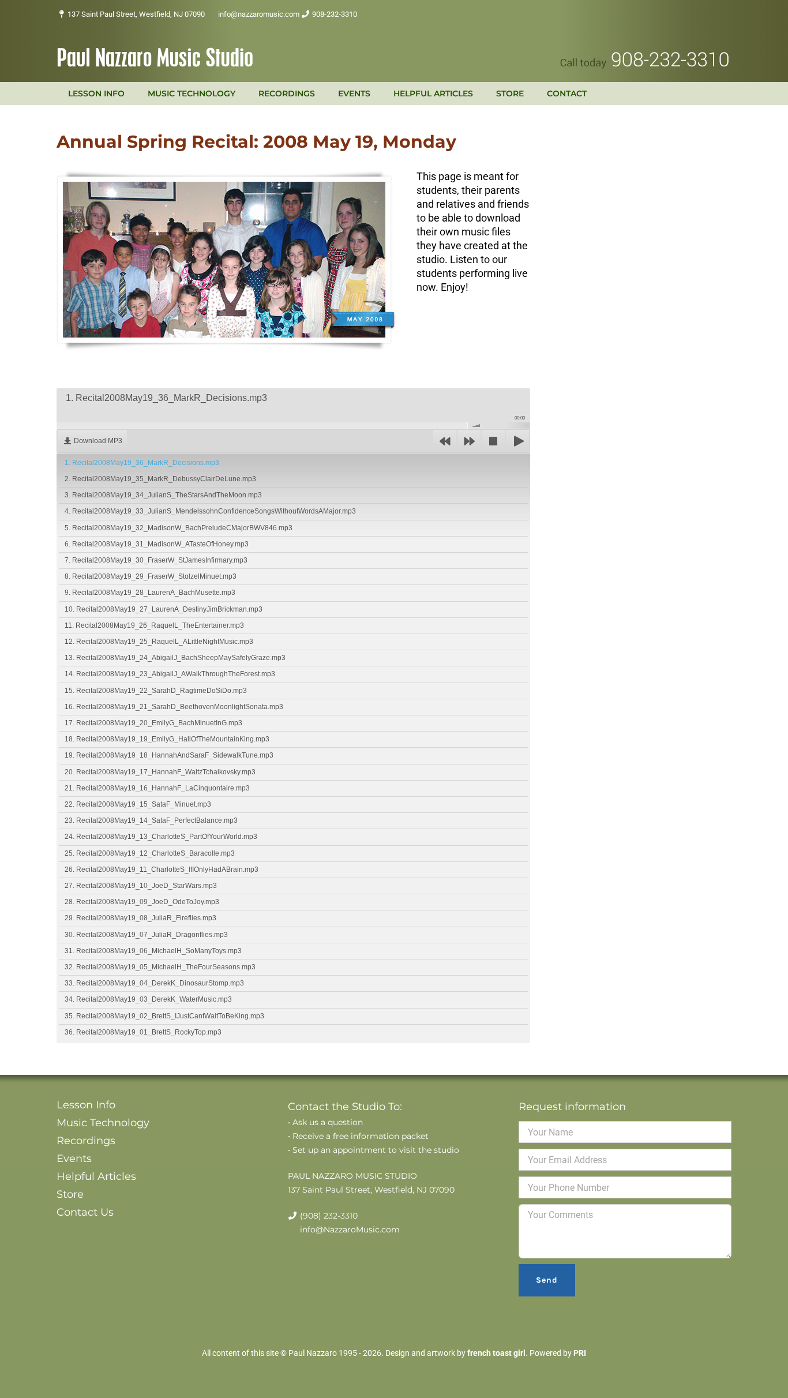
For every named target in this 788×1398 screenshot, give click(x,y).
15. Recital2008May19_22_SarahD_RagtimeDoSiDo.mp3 (156, 691)
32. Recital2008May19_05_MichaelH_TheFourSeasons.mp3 (160, 967)
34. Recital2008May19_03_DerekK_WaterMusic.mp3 (148, 999)
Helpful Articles (96, 1176)
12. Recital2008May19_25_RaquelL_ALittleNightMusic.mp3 (159, 642)
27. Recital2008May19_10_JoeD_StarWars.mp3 (141, 886)
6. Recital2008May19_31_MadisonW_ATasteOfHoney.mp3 (157, 544)
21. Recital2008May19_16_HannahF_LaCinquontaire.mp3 (157, 788)
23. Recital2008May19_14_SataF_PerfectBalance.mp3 (151, 820)
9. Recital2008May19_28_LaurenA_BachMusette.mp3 (150, 593)
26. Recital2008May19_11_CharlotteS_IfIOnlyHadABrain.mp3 (161, 869)
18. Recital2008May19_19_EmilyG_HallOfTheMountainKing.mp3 (167, 739)
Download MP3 (98, 441)
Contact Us (85, 1212)
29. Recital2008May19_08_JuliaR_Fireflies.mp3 (140, 918)
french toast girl (496, 1353)
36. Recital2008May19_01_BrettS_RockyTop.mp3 (143, 1032)
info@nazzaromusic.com (258, 14)
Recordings (86, 1140)
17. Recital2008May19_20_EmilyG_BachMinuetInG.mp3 (153, 723)
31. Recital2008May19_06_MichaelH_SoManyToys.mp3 (153, 951)
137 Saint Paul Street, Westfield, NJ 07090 (136, 14)
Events (74, 1158)
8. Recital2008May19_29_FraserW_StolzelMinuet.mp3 (151, 576)
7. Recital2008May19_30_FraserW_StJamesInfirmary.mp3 (156, 560)
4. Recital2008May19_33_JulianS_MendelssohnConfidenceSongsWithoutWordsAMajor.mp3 (210, 511)
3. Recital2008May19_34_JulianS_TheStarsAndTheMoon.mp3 (163, 495)
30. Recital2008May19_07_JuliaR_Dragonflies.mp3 (146, 935)
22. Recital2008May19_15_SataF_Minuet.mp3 (138, 804)
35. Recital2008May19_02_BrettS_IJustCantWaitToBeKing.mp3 (164, 1016)
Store (70, 1194)
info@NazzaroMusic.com (350, 1229)
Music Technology (103, 1122)
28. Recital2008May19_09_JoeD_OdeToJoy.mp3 (142, 902)
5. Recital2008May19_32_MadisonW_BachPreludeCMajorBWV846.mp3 (178, 528)
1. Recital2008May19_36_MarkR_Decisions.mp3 (142, 463)
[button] (613, 93)
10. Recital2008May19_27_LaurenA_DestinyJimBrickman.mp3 (163, 609)
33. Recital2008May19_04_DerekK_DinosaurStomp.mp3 (154, 983)
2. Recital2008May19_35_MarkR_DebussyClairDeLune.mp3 (160, 479)
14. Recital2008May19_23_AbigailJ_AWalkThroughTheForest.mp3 (170, 674)
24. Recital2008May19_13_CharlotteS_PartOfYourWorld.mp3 (161, 837)
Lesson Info (86, 1105)
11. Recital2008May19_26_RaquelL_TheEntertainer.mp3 (154, 625)
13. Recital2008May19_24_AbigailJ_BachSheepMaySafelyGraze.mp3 (175, 658)
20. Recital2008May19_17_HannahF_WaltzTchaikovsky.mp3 (160, 772)
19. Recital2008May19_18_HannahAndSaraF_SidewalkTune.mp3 (169, 755)
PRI (579, 1353)
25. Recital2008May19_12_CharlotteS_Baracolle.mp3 (150, 853)
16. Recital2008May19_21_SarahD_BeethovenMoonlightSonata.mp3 (174, 707)
